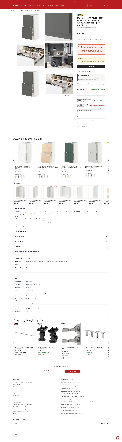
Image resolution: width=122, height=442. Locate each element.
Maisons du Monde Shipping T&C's (21, 409)
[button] (30, 5)
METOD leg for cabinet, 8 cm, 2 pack (45, 347)
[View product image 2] (59, 27)
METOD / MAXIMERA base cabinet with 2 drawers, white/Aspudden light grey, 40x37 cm (94, 167)
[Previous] (13, 160)
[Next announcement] (108, 1)
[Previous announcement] (13, 1)
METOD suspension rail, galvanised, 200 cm (24, 347)
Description (79, 29)
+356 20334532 (76, 404)
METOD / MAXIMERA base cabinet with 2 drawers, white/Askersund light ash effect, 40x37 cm (48, 167)
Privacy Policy (16, 400)
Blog (14, 388)
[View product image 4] (59, 56)
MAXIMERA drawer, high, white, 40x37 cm (84, 111)
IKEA (16, 10)
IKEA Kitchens (20, 10)
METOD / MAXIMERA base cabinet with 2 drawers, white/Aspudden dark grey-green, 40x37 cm (71, 167)
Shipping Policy (16, 397)
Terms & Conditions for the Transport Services (23, 406)
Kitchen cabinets (27, 10)
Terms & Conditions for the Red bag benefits (23, 404)
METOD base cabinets (35, 10)
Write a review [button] (72, 371)
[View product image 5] (31, 84)
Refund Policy (16, 395)
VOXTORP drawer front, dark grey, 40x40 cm (84, 100)
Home (12, 10)
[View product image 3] (31, 56)
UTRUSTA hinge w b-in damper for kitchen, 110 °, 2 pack (71, 348)
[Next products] (108, 194)
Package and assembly (91, 116)
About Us (15, 413)
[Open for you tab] (117, 437)
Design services (16, 384)
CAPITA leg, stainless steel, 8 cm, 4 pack (93, 347)
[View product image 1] (31, 27)
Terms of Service (17, 402)
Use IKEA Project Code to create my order (22, 382)
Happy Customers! (17, 386)
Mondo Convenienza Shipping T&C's (21, 411)
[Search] (101, 5)
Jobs (14, 393)
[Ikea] (81, 15)
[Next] (108, 160)
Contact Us (15, 391)
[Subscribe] (34, 423)
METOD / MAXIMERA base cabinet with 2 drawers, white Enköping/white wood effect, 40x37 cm (23, 167)
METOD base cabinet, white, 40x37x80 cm (82, 105)
